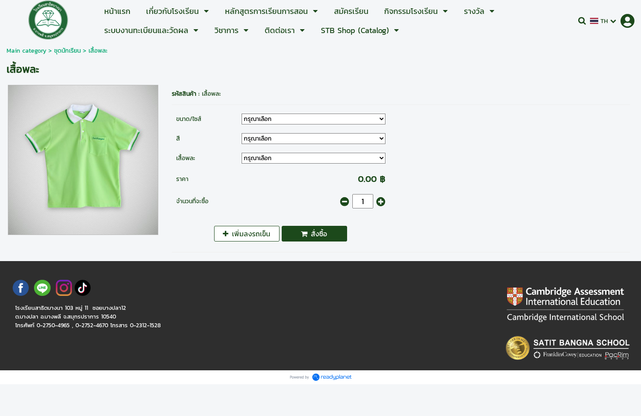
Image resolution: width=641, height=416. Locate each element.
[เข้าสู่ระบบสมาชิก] (627, 21)
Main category (26, 50)
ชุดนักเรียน (67, 50)
